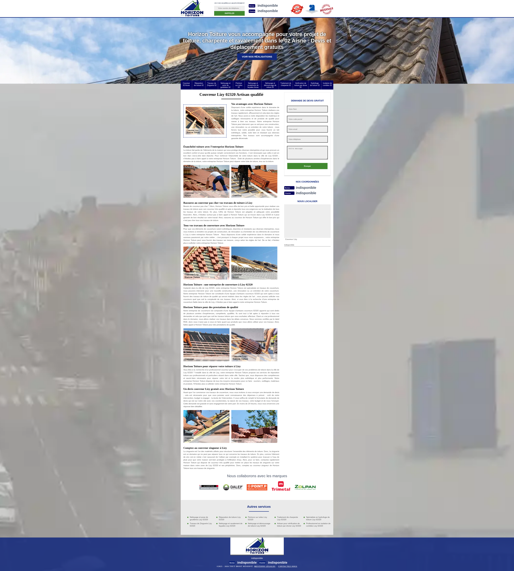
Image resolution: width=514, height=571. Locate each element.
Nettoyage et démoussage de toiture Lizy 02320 (259, 524)
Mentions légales (264, 566)
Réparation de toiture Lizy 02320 (230, 518)
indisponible (306, 188)
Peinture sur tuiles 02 (238, 85)
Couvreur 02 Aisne (186, 84)
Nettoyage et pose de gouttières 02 (225, 85)
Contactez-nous (287, 566)
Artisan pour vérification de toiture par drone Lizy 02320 (289, 524)
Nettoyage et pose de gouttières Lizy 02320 (199, 518)
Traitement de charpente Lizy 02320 (287, 518)
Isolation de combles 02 (327, 84)
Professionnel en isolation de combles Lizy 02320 (318, 524)
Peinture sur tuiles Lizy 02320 (257, 518)
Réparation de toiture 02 (199, 84)
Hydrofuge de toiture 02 (315, 84)
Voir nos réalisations (257, 56)
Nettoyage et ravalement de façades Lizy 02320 (230, 524)
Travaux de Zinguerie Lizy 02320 (201, 524)
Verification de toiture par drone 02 (300, 85)
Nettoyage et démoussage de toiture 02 (270, 85)
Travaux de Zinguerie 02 (211, 84)
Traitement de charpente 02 (285, 84)
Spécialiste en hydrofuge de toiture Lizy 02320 (318, 518)
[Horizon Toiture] (192, 8)
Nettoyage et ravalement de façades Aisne (252, 85)
